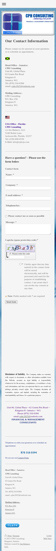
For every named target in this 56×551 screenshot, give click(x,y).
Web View (47, 538)
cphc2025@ (25, 416)
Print (9, 536)
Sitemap (16, 536)
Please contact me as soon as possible (26, 216)
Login (49, 535)
